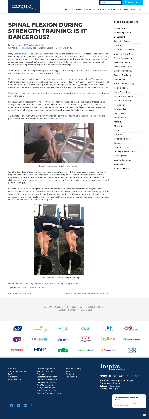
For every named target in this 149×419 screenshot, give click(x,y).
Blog (126, 9)
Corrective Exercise (123, 41)
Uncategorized (120, 156)
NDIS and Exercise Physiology (45, 373)
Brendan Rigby (37, 45)
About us (69, 9)
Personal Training (106, 9)
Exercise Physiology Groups (49, 393)
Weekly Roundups (122, 160)
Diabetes (118, 45)
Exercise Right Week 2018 (19, 293)
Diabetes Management (124, 49)
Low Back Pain (120, 109)
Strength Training (72, 283)
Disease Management (123, 58)
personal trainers (42, 54)
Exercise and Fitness (123, 66)
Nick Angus (25, 48)
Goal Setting (119, 79)
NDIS (120, 9)
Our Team (12, 377)
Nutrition (118, 134)
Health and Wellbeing (124, 83)
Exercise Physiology (85, 9)
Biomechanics (23, 283)
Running (118, 143)
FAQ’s (10, 374)
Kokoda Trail (119, 105)
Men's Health (120, 113)
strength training (36, 287)
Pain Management (45, 385)
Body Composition (122, 33)
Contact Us (137, 9)
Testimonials (71, 377)
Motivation (119, 126)
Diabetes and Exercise (47, 379)
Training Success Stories (125, 151)
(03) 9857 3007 (133, 2)
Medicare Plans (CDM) (46, 390)
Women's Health (121, 168)
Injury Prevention (38, 283)
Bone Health (119, 37)
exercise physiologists (24, 54)
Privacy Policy (14, 379)
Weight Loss (119, 164)
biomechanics (21, 287)
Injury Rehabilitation (46, 388)
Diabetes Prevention (123, 54)
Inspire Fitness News (123, 96)
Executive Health (122, 62)
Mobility (118, 122)
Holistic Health (121, 88)
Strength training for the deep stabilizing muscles (86, 293)
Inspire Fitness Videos (124, 100)
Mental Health (120, 117)
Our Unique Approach (18, 371)
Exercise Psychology (123, 75)
